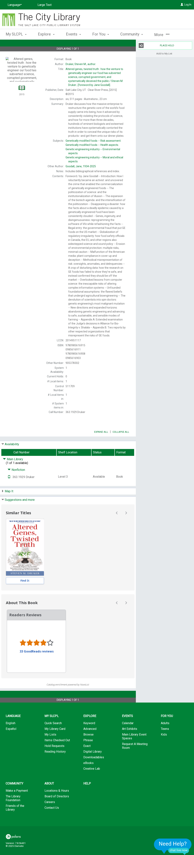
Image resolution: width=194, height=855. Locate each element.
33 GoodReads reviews (37, 651)
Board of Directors (57, 796)
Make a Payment (17, 790)
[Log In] (182, 4)
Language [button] (13, 716)
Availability (12, 444)
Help (87, 783)
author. (81, 64)
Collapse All (121, 431)
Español (11, 729)
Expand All (101, 431)
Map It (9, 491)
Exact (87, 746)
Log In (187, 4)
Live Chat (173, 846)
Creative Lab (91, 768)
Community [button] (130, 34)
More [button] (159, 34)
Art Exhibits (129, 729)
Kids (164, 734)
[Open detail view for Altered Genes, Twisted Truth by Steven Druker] (25, 547)
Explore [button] (45, 34)
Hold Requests (54, 746)
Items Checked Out (57, 740)
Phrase (88, 740)
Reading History (55, 751)
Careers (50, 802)
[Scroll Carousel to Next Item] (126, 513)
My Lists (50, 734)
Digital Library (92, 751)
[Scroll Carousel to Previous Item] (117, 513)
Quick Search (53, 723)
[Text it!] (9, 477)
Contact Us (52, 807)
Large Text (45, 5)
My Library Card (55, 729)
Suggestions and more (20, 500)
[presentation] (25, 547)
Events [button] (72, 34)
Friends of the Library (15, 807)
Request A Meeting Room (135, 746)
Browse (88, 734)
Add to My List (164, 53)
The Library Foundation (13, 798)
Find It (24, 580)
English (10, 723)
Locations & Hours (57, 790)
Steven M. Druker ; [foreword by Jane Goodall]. (94, 77)
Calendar (128, 723)
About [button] (49, 783)
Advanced (89, 729)
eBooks (88, 763)
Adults (165, 723)
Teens (165, 729)
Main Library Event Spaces (134, 736)
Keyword (89, 723)
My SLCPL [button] (15, 34)
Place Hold (167, 45)
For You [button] (99, 34)
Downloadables (93, 757)
